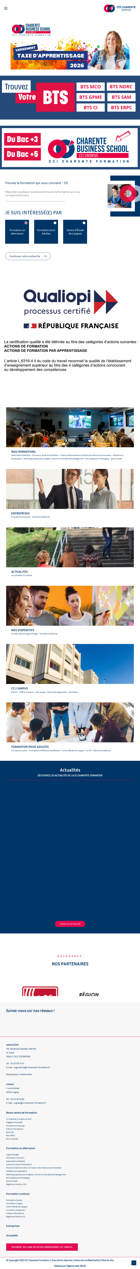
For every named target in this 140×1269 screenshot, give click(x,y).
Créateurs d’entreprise (15, 1213)
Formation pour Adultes (46, 231)
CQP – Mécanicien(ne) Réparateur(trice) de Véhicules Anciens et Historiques (100, 895)
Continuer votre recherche (25, 256)
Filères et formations (14, 1129)
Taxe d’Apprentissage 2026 (96, 824)
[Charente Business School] (70, 435)
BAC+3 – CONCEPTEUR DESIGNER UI (33, 891)
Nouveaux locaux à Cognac (30, 824)
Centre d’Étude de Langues (75, 231)
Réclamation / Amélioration (19, 1074)
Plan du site (107, 1260)
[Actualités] (70, 550)
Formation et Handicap (15, 1126)
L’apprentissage (12, 1154)
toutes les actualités (70, 924)
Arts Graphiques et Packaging (18, 1178)
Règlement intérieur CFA (16, 1184)
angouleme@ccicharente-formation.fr (32, 1067)
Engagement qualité (14, 1122)
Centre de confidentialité (87, 1260)
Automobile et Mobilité (15, 1161)
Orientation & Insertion (15, 1158)
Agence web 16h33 (76, 1265)
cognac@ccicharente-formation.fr (30, 1102)
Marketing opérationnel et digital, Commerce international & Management (36, 1174)
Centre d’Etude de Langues (17, 1206)
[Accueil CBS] (70, 148)
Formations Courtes (14, 1200)
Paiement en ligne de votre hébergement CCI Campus (42, 1247)
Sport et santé (11, 1181)
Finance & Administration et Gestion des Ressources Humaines (33, 1168)
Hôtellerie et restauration (16, 1171)
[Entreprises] (70, 492)
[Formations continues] (70, 725)
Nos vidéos (10, 1135)
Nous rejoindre (12, 1139)
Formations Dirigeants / (15, 1210)
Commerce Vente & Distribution (19, 1164)
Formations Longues (14, 1203)
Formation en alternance (17, 231)
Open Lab (10, 1132)
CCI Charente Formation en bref (18, 1119)
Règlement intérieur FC (15, 1216)
